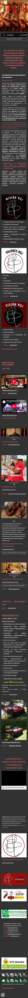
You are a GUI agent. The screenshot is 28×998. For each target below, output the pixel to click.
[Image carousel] (14, 512)
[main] (14, 59)
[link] (14, 780)
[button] (2, 2)
